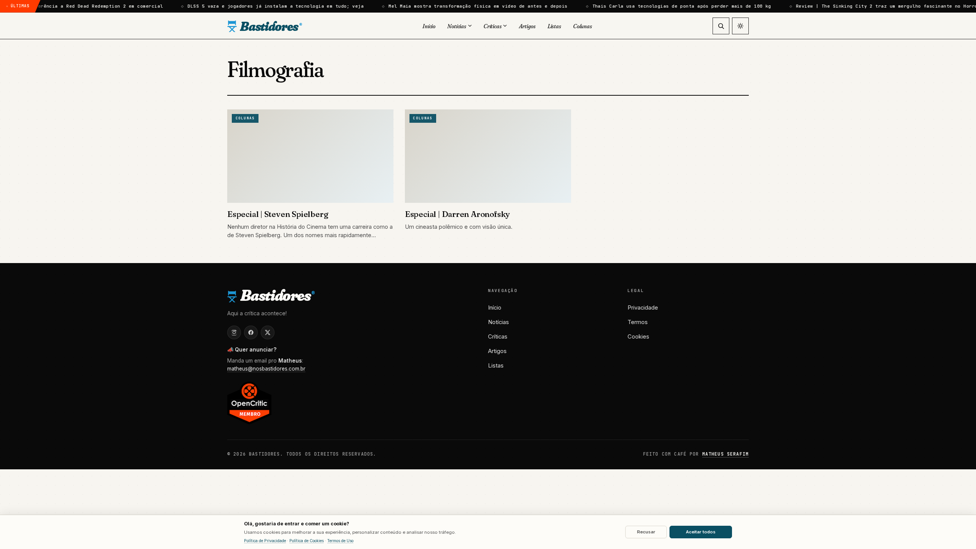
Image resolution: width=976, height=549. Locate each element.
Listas (496, 365)
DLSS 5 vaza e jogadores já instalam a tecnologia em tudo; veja (259, 6)
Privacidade (643, 307)
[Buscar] (721, 26)
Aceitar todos (700, 532)
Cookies (638, 336)
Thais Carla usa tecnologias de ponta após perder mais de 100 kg (665, 6)
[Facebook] (251, 332)
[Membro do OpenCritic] (249, 402)
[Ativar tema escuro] (740, 26)
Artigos (497, 351)
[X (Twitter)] (267, 332)
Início (494, 307)
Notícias (498, 322)
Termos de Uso (340, 540)
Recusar (646, 532)
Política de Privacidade (265, 540)
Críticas (497, 336)
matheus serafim (725, 454)
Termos (638, 322)
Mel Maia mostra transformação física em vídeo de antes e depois (461, 6)
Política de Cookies (306, 540)
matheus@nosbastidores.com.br (266, 369)
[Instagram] (234, 332)
